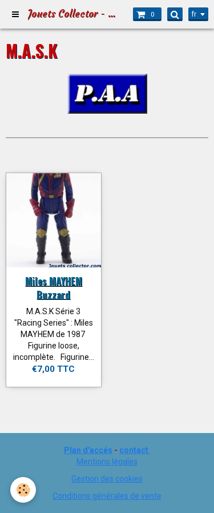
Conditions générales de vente (107, 495)
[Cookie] (23, 490)
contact (133, 450)
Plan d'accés (88, 450)
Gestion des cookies (107, 478)
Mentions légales (107, 461)
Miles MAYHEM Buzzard (53, 288)
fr (194, 14)
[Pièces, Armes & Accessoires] (107, 92)
